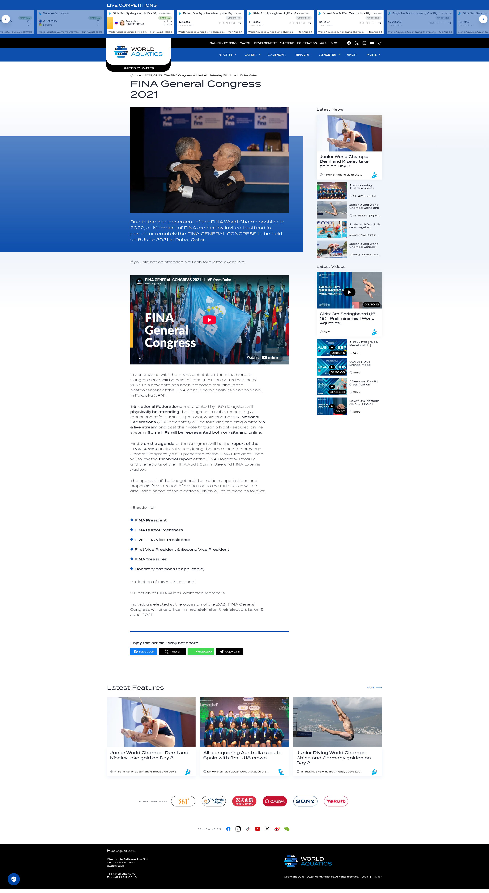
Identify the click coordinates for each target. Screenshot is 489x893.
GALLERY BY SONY (223, 43)
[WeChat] (287, 829)
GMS (333, 43)
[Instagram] (238, 829)
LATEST (251, 54)
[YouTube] (257, 829)
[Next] (483, 19)
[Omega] (275, 801)
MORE (371, 54)
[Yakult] (336, 801)
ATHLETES (327, 54)
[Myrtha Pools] (213, 801)
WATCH (245, 43)
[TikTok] (248, 829)
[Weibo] (277, 829)
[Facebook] (228, 829)
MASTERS (287, 43)
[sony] (305, 801)
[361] (183, 801)
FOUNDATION (307, 43)
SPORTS (225, 54)
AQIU (323, 43)
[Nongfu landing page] (244, 801)
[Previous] (6, 19)
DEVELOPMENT (265, 43)
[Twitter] (267, 829)
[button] (143, 651)
